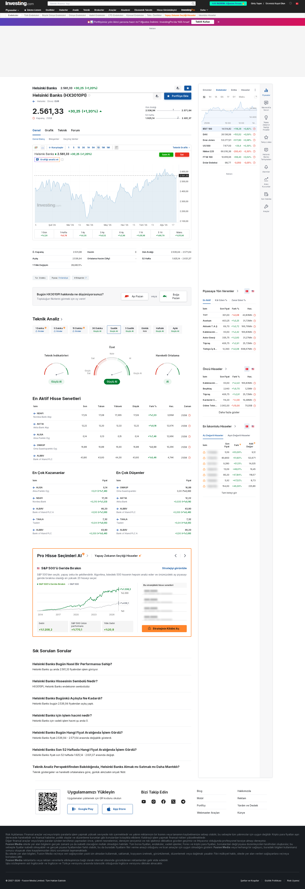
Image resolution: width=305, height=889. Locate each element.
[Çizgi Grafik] (43, 148)
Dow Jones (209, 140)
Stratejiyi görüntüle (174, 568)
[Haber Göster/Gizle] (116, 148)
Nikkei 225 (208, 151)
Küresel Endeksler (135, 15)
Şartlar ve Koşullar (250, 880)
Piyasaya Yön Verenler (218, 291)
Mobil (200, 798)
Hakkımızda (244, 790)
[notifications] (291, 3)
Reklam (242, 798)
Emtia (234, 90)
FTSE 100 (208, 157)
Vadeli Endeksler (97, 15)
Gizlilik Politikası (273, 880)
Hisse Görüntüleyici (167, 10)
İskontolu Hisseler (207, 15)
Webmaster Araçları (208, 812)
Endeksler (13, 15)
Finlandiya (63, 278)
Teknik (62, 130)
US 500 (206, 145)
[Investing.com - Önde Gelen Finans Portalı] (20, 3)
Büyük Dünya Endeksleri (54, 15)
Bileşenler (54, 139)
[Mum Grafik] (36, 148)
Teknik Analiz (45, 318)
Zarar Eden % (239, 300)
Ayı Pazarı (137, 296)
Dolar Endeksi (210, 162)
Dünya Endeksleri (77, 15)
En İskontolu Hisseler (217, 426)
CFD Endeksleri (115, 15)
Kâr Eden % (221, 300)
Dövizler (207, 90)
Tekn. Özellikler (154, 15)
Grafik (49, 130)
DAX (205, 134)
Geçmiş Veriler (70, 139)
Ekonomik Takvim (143, 10)
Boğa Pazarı (176, 296)
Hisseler (245, 90)
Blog (199, 790)
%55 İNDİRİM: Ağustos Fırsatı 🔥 (228, 3)
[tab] (40, 329)
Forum (75, 130)
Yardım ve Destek (248, 805)
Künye (241, 812)
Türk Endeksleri (31, 15)
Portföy (201, 805)
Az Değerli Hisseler (213, 435)
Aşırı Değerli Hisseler (239, 435)
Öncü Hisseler (213, 369)
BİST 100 (207, 128)
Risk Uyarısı (293, 880)
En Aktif (207, 300)
